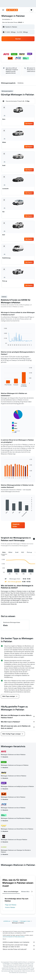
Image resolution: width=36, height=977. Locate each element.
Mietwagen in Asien (25, 921)
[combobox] (7, 19)
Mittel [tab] (10, 552)
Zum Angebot (28, 123)
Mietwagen (15, 921)
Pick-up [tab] (29, 552)
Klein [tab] (4, 552)
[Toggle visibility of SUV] (14, 426)
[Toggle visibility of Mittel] (14, 428)
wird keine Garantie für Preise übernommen (14, 936)
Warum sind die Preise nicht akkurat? (15, 949)
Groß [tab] (16, 552)
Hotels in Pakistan (10, 907)
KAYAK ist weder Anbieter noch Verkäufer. (16, 942)
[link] (18, 525)
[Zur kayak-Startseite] (12, 10)
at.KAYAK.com (7, 921)
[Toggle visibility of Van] (14, 433)
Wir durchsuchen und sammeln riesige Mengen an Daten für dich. (15, 946)
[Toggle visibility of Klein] (14, 423)
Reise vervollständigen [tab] (11, 891)
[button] (3, 10)
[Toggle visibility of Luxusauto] (16, 431)
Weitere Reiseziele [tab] (27, 891)
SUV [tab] (22, 552)
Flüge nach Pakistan (10, 905)
